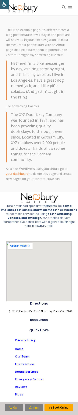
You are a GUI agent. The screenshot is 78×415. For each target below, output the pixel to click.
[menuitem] (62, 7)
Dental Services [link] (26, 372)
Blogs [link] (19, 394)
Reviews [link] (21, 387)
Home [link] (19, 349)
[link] (4, 4)
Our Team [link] (22, 356)
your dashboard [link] (17, 174)
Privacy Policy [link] (25, 340)
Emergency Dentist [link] (29, 379)
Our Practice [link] (24, 364)
